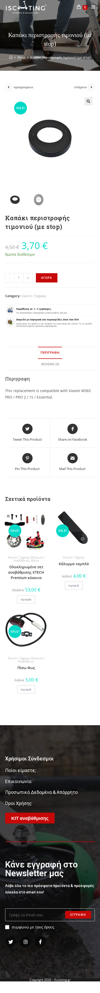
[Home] (11, 57)
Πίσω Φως (26, 667)
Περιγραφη (50, 352)
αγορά (26, 599)
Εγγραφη (78, 914)
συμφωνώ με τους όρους (33, 927)
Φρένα (35, 560)
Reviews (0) (50, 364)
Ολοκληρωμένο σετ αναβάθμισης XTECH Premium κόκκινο (26, 572)
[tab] (50, 353)
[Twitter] (10, 941)
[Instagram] (25, 941)
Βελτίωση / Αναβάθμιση (29, 559)
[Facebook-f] (40, 941)
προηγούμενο (23, 87)
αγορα (46, 278)
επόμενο (80, 87)
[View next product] (91, 87)
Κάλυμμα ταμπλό (74, 563)
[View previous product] (8, 87)
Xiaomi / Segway (33, 296)
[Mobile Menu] (91, 7)
